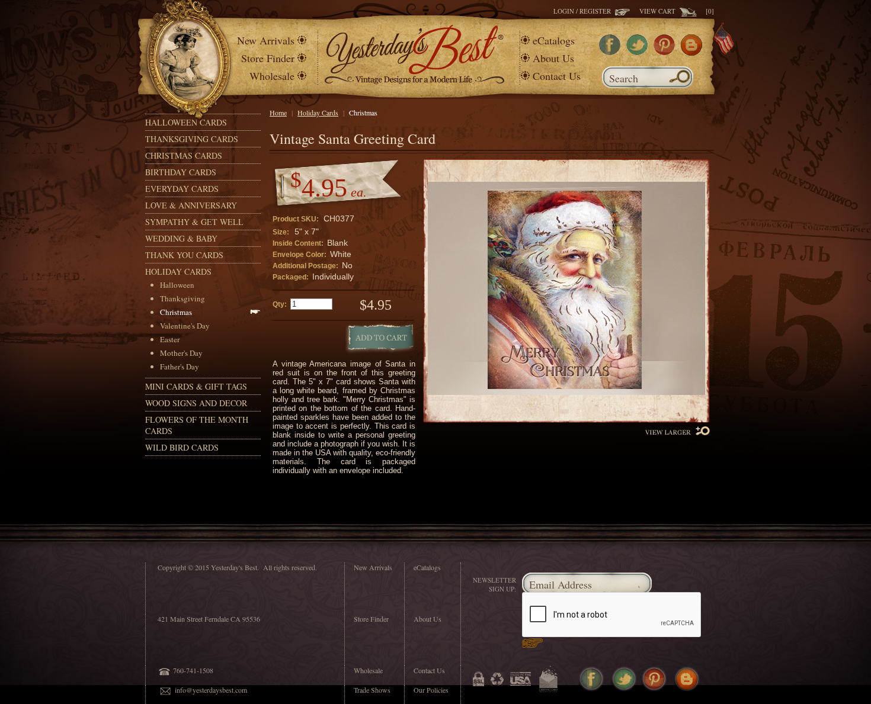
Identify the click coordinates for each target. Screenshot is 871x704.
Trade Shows (372, 690)
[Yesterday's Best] (414, 81)
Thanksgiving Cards (191, 138)
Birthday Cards (180, 172)
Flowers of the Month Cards (196, 425)
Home (278, 112)
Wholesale (271, 76)
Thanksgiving (182, 298)
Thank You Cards (184, 255)
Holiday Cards (178, 271)
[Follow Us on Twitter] (637, 52)
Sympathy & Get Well (194, 221)
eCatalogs (554, 40)
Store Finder (267, 58)
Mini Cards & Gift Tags (196, 386)
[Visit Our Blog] (691, 52)
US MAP (721, 30)
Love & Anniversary (191, 205)
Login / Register (584, 11)
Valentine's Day (185, 325)
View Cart (659, 11)
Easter (170, 339)
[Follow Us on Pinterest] (664, 52)
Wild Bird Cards (182, 447)
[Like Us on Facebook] (609, 52)
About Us (553, 58)
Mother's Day (181, 353)
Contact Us (557, 76)
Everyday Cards (182, 188)
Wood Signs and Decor (196, 403)
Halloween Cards (186, 122)
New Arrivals (265, 40)
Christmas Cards (183, 155)
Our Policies (431, 690)
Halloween (177, 284)
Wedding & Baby (181, 238)
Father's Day (179, 366)
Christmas (176, 312)
